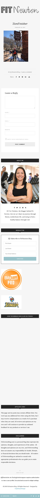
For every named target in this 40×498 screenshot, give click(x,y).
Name (7, 112)
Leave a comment (26, 72)
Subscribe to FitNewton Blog (21, 239)
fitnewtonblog (15, 72)
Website (7, 129)
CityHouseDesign (20, 488)
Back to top (20, 472)
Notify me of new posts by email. (18, 139)
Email (7, 121)
